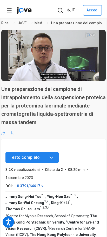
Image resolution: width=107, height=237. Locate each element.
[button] (100, 35)
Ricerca (6, 23)
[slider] (32, 74)
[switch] (60, 74)
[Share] (3, 133)
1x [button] (86, 74)
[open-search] (60, 10)
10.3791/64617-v (29, 186)
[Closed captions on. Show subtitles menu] (96, 74)
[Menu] (51, 157)
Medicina (40, 23)
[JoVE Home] (24, 10)
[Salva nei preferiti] (13, 133)
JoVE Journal (23, 23)
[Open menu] (9, 10)
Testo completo (25, 157)
